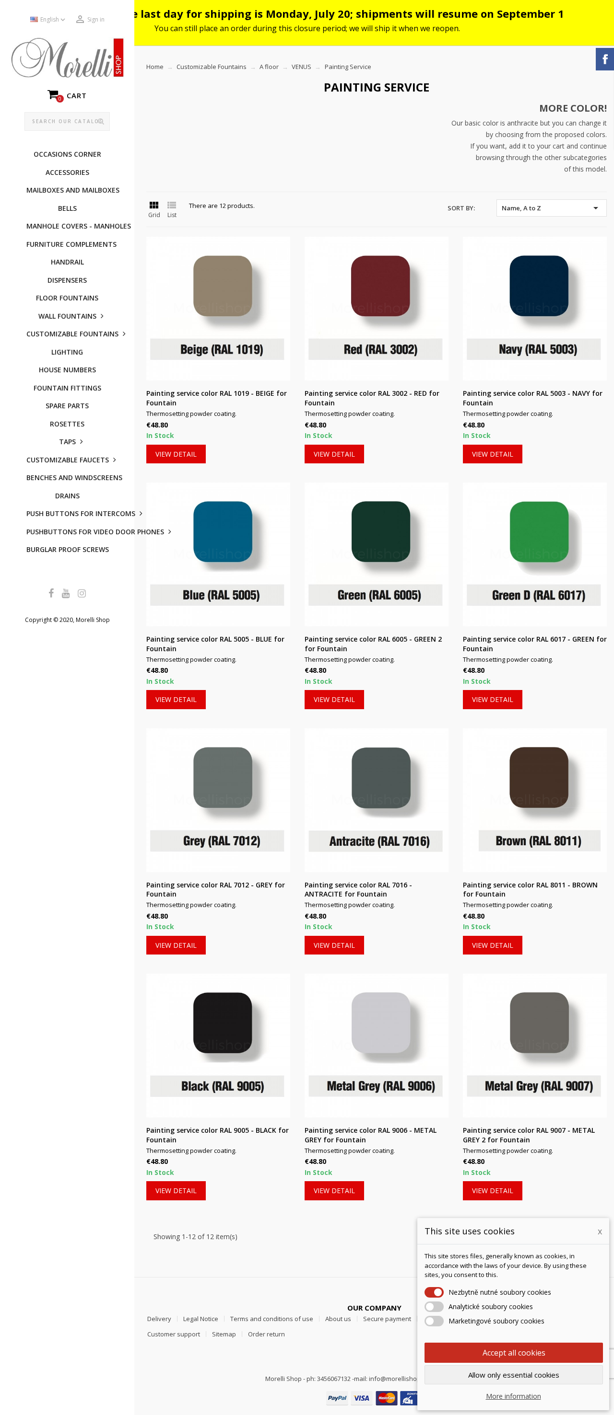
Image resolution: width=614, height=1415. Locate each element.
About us (338, 1318)
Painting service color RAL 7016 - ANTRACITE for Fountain (358, 889)
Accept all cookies (514, 1352)
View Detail (176, 454)
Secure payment (387, 1318)
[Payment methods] (374, 1397)
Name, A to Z (552, 208)
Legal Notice (200, 1318)
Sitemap (224, 1334)
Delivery (159, 1318)
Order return (266, 1334)
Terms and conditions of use (271, 1318)
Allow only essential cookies (513, 1375)
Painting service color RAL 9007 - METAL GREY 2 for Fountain (529, 1135)
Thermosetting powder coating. (191, 413)
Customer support (173, 1334)
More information (513, 1396)
